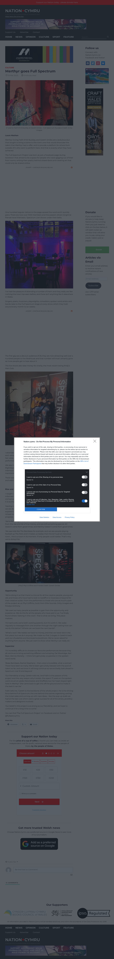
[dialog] (57, 479)
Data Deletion (44, 517)
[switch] (85, 477)
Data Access (57, 517)
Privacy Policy (69, 517)
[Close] (95, 442)
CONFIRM (41, 509)
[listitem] (57, 472)
